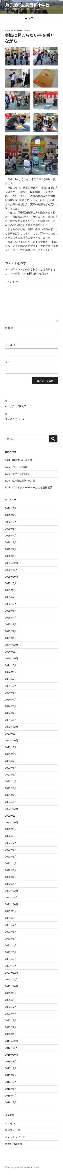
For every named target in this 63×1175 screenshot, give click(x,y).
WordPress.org (13, 1143)
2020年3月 (11, 1020)
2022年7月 (11, 842)
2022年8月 (11, 836)
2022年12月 (11, 808)
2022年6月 (11, 849)
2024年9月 (11, 665)
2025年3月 (11, 624)
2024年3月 (11, 706)
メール (10, 345)
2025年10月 (11, 576)
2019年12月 (11, 1041)
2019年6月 (11, 1081)
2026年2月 (11, 549)
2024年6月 (11, 685)
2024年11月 (11, 651)
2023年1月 (11, 802)
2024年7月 (11, 679)
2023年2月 (11, 795)
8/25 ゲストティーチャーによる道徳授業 (29, 487)
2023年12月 (11, 726)
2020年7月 (11, 1006)
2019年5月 (11, 1088)
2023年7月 (11, 761)
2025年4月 (11, 617)
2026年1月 (11, 556)
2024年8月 (11, 672)
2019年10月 (11, 1054)
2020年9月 (11, 993)
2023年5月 (11, 774)
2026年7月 (11, 515)
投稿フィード (12, 1130)
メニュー (33, 18)
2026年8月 (11, 508)
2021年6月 (11, 931)
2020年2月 (11, 1027)
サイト (9, 362)
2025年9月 (11, 583)
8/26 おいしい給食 (16, 466)
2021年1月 (11, 965)
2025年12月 (11, 563)
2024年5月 (11, 692)
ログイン (10, 1123)
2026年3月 (11, 542)
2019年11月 (11, 1047)
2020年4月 (11, 1013)
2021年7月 (11, 924)
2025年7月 (11, 597)
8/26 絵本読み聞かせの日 (20, 480)
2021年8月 (11, 918)
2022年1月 (11, 884)
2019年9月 (11, 1061)
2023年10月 (11, 740)
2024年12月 (11, 644)
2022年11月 (11, 815)
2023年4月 (11, 781)
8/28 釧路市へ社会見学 (18, 460)
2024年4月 (11, 699)
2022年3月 (11, 870)
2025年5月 (11, 610)
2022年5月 (11, 856)
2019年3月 (11, 1102)
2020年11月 (11, 979)
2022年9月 (11, 829)
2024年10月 (11, 658)
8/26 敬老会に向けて (17, 473)
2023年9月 (11, 747)
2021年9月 (11, 911)
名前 (9, 327)
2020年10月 (11, 986)
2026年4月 (11, 535)
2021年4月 (11, 945)
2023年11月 (11, 733)
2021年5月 (11, 938)
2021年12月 (11, 890)
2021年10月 (11, 904)
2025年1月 (11, 638)
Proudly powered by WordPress (22, 1167)
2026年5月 (11, 528)
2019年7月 (11, 1075)
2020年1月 (11, 1034)
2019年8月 (11, 1068)
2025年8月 (11, 590)
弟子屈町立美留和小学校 (27, 5)
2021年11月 (11, 897)
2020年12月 (11, 972)
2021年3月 (11, 952)
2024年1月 (11, 720)
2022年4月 (11, 863)
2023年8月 (11, 754)
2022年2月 (11, 877)
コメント (11, 281)
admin (27, 30)
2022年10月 (11, 822)
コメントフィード (15, 1136)
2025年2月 (11, 631)
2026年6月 (11, 521)
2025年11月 (11, 569)
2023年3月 (11, 788)
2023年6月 (11, 767)
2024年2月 (11, 713)
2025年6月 (11, 603)
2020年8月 (11, 1000)
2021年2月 (11, 959)
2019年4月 (11, 1095)
